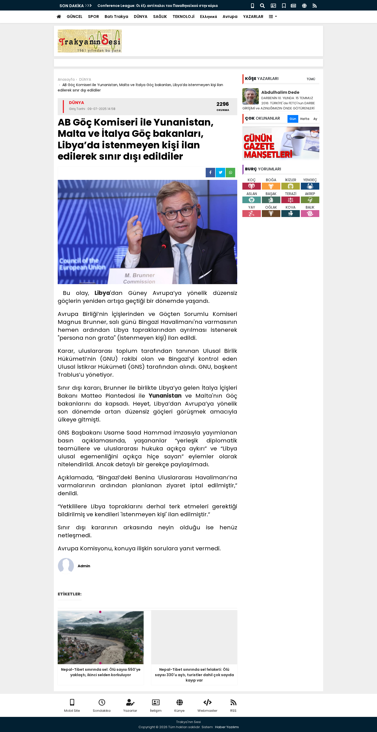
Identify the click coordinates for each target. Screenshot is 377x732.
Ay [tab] (315, 119)
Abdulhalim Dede (280, 92)
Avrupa (230, 16)
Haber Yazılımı (227, 727)
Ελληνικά (208, 16)
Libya (102, 293)
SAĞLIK (160, 16)
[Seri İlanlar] (284, 5)
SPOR (93, 16)
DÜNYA (140, 16)
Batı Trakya (116, 16)
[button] (273, 16)
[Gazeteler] (293, 5)
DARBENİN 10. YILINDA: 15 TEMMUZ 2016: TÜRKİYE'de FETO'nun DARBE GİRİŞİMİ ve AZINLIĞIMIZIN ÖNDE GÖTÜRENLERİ (278, 103)
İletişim (156, 710)
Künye (179, 710)
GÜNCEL (74, 16)
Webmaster (207, 710)
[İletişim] (273, 5)
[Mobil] (252, 5)
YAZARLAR (253, 16)
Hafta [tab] (304, 119)
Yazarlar (130, 710)
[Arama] (262, 5)
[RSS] (314, 5)
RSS (233, 710)
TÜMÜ (310, 79)
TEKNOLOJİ (183, 16)
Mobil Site (72, 710)
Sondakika (102, 710)
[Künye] (304, 5)
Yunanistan (165, 396)
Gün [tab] (293, 119)
